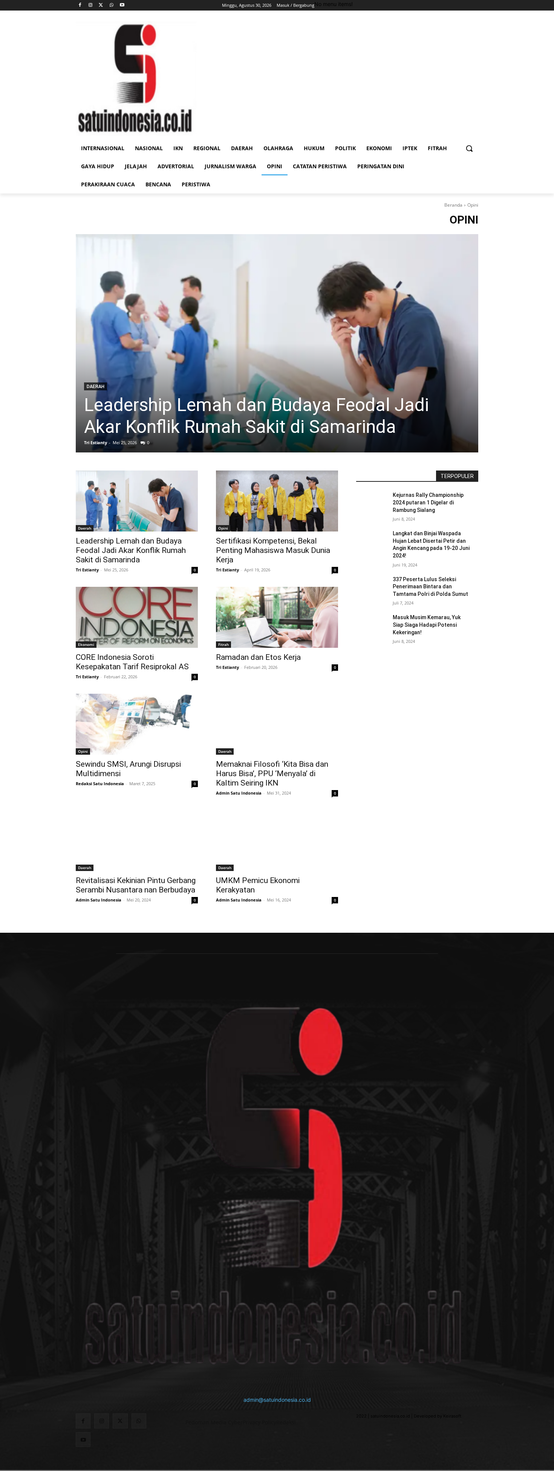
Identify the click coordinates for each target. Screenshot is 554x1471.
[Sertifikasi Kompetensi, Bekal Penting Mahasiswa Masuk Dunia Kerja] (277, 501)
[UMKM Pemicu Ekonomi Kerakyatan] (277, 840)
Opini (223, 528)
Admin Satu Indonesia (239, 793)
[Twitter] (101, 5)
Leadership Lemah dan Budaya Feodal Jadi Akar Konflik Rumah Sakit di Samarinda (256, 415)
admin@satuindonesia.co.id (277, 1399)
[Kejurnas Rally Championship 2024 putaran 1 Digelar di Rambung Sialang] (374, 504)
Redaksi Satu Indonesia (100, 783)
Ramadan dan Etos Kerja (258, 657)
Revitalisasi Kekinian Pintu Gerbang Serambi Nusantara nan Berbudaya (136, 885)
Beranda (453, 205)
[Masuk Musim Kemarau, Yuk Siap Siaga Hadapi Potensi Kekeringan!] (374, 627)
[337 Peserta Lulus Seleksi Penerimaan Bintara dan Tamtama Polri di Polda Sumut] (374, 588)
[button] (469, 148)
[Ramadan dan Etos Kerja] (277, 617)
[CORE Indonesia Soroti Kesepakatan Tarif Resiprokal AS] (137, 617)
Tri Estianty (95, 442)
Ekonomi (86, 644)
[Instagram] (90, 5)
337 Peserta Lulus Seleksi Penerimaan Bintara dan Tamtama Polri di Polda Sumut (430, 586)
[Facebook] (80, 5)
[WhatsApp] (111, 5)
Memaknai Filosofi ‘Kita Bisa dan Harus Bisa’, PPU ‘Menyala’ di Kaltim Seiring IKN (272, 773)
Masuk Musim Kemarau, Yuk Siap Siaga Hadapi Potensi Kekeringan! (427, 624)
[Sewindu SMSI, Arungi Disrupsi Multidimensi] (137, 724)
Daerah (95, 386)
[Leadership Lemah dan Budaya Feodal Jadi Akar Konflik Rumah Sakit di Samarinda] (277, 343)
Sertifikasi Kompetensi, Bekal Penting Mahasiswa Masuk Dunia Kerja (273, 550)
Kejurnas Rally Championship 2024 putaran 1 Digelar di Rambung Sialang (428, 502)
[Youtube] (122, 5)
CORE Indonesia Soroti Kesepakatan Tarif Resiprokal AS (132, 662)
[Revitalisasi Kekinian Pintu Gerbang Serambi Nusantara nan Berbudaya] (137, 840)
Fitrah (223, 644)
